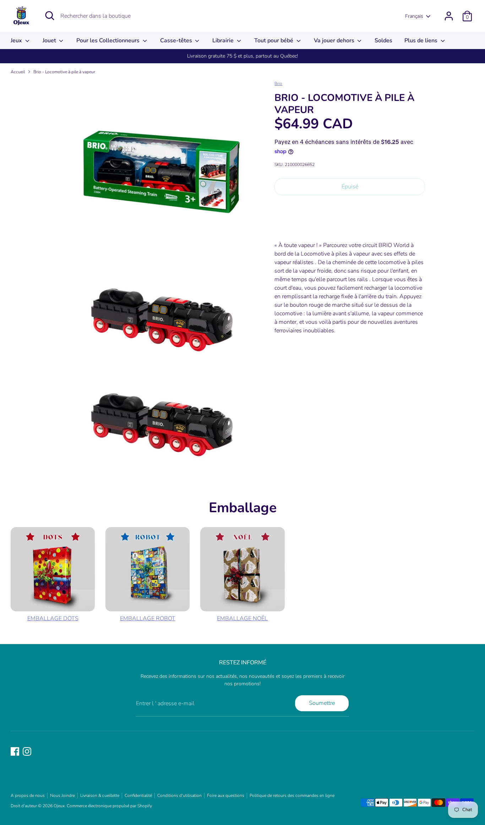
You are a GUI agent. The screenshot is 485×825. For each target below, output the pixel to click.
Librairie (223, 40)
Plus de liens (421, 40)
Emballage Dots (52, 618)
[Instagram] (27, 751)
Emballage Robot (147, 618)
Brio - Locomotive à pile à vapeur (64, 72)
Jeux (17, 40)
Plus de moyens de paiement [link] (350, 225)
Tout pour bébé (274, 40)
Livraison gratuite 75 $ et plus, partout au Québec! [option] (242, 56)
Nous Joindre (62, 795)
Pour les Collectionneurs (108, 40)
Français (414, 16)
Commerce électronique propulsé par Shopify (109, 806)
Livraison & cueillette (99, 795)
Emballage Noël (242, 618)
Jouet (50, 40)
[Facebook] (15, 751)
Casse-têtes (177, 40)
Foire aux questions (225, 795)
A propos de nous (28, 795)
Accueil (18, 72)
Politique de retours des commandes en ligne (292, 795)
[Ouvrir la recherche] (50, 16)
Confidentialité (138, 795)
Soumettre (322, 703)
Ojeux (59, 806)
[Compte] (449, 16)
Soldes (383, 40)
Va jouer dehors (335, 40)
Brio (278, 83)
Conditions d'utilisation (179, 795)
